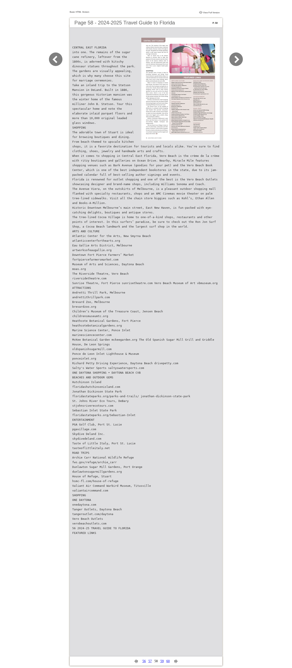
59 (162, 661)
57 (150, 661)
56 (144, 661)
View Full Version (211, 12)
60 (168, 661)
